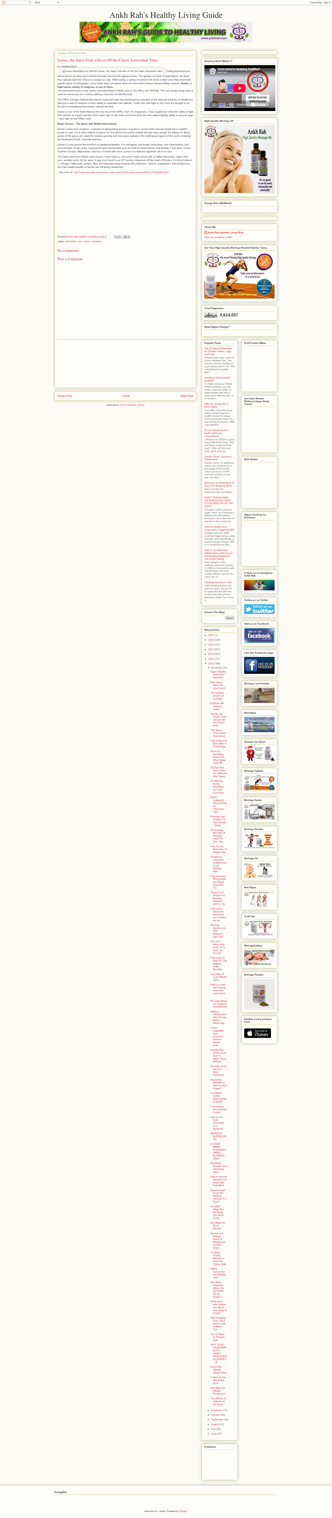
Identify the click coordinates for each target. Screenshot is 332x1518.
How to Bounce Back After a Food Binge (218, 743)
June (214, 1433)
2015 (211, 658)
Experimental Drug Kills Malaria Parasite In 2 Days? (218, 1196)
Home (126, 395)
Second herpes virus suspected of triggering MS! (219, 528)
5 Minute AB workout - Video (217, 706)
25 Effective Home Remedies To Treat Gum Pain (217, 786)
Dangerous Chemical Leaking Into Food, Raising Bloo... (218, 864)
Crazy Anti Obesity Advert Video (218, 1369)
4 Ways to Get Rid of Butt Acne (218, 1380)
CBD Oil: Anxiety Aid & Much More (216, 405)
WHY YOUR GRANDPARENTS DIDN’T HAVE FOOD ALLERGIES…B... (218, 1353)
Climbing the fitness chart (218, 582)
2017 (211, 649)
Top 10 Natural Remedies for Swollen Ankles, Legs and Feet (218, 351)
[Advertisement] (125, 363)
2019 (211, 639)
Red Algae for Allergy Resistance (217, 1390)
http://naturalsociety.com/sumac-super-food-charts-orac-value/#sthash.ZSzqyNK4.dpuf (121, 172)
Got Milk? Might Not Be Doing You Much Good (217, 1212)
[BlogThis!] (119, 237)
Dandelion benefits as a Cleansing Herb (218, 1167)
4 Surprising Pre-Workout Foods (218, 1109)
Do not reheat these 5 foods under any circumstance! (216, 433)
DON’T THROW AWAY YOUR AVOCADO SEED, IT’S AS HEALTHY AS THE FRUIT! (218, 502)
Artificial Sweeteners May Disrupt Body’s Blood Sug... (218, 1017)
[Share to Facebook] (125, 237)
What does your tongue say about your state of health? (218, 1307)
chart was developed (125, 99)
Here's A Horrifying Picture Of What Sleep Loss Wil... (218, 757)
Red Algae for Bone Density (217, 1225)
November (217, 1410)
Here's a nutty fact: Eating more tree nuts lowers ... (218, 990)
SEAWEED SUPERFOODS (218, 1136)
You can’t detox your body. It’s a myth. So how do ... (217, 947)
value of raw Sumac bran (88, 90)
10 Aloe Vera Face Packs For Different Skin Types (218, 772)
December (217, 667)
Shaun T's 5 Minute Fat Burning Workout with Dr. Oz (217, 898)
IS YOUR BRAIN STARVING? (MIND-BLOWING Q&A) (218, 1151)
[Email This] (115, 237)
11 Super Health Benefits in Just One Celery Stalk (218, 1258)
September (217, 1419)
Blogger (183, 1511)
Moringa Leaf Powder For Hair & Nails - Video (218, 821)
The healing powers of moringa (217, 695)
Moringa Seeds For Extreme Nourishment (218, 1004)
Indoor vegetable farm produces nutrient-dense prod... (217, 1036)
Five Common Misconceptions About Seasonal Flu (218, 882)
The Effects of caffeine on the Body (218, 1401)
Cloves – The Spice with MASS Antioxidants (91, 123)
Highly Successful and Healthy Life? (218, 1273)
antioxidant (70, 241)
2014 (211, 663)
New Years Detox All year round (217, 685)
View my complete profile (218, 237)
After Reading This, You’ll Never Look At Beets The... (218, 1323)
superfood (96, 241)
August (215, 1424)
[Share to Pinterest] (129, 237)
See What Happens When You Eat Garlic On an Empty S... (217, 1289)
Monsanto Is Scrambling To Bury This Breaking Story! (219, 484)
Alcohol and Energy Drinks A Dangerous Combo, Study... (217, 1240)
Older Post (186, 395)
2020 (211, 635)
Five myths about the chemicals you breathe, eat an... (218, 914)
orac (80, 241)
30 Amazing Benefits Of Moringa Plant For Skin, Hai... (217, 836)
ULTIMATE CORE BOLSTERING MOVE (218, 1097)
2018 (211, 644)
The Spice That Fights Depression (217, 733)
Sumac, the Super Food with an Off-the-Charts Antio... (218, 719)
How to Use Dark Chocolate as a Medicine (217, 1123)
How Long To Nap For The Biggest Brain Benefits (218, 963)
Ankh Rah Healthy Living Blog (225, 232)
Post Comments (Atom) (132, 405)
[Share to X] (122, 237)
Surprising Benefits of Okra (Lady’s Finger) (218, 1084)
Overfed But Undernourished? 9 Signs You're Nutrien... (218, 1055)
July (213, 1429)
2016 (211, 654)
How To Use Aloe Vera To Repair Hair (218, 849)
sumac (86, 241)
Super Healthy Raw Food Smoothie (218, 674)
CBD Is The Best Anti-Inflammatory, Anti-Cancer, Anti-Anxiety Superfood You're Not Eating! (218, 554)
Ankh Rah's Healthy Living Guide (166, 14)
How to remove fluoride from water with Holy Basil (218, 1181)
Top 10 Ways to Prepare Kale (217, 1337)
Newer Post (64, 395)
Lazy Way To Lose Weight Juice (218, 977)
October (216, 1414)
